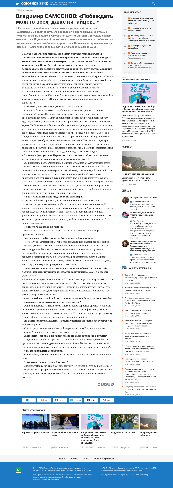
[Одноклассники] (102, 384)
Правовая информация (103, 459)
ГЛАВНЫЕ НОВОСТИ (133, 12)
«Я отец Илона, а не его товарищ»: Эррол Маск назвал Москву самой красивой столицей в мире (140, 349)
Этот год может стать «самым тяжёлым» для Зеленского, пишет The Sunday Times (140, 300)
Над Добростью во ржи (123, 432)
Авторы (85, 459)
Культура (26, 448)
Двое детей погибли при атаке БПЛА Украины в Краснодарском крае (139, 55)
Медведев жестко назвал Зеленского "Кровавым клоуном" (139, 360)
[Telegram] (105, 384)
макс (109, 400)
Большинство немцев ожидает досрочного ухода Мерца (138, 311)
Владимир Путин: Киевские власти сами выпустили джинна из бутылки (141, 21)
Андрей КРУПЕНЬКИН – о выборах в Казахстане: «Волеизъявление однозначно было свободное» (139, 109)
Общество (115, 448)
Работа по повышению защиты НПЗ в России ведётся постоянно (141, 289)
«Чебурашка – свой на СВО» (143, 197)
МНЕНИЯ (125, 191)
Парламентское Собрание (135, 79)
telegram (77, 400)
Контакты (74, 459)
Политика (127, 147)
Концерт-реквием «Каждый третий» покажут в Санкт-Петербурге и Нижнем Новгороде (141, 38)
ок (46, 400)
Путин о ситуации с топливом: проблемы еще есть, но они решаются (138, 336)
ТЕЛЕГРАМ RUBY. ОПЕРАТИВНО (135, 268)
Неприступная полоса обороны (138, 174)
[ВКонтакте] (99, 384)
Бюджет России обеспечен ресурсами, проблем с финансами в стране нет (141, 277)
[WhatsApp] (112, 384)
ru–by (93, 400)
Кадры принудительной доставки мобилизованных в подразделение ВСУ (140, 389)
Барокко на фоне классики (35, 432)
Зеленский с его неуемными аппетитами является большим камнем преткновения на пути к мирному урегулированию (143, 246)
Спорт (19, 10)
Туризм (54, 448)
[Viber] (108, 384)
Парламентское (87, 448)
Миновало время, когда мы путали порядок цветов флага (143, 215)
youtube (62, 400)
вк (30, 400)
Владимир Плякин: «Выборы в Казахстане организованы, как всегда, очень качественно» (138, 323)
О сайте (62, 459)
